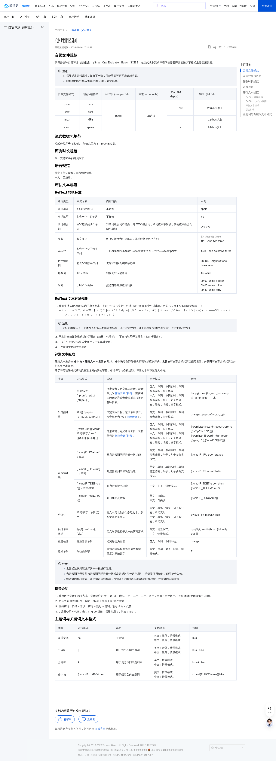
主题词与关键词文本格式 (257, 114)
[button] (25, 6)
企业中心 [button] (83, 6)
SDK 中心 (57, 16)
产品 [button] (51, 6)
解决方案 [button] (62, 6)
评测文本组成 (252, 105)
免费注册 (267, 6)
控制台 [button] (243, 6)
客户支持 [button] (119, 6)
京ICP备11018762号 (143, 754)
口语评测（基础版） (21, 27)
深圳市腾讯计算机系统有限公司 (93, 749)
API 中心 (41, 16)
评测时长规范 (251, 81)
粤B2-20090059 (138, 749)
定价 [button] (72, 6)
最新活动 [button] (40, 6)
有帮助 (68, 719)
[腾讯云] (11, 6)
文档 (226, 6)
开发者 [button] (107, 6)
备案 (234, 6)
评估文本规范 (251, 92)
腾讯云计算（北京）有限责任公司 (95, 754)
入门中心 (25, 16)
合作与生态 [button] (133, 6)
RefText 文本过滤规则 (256, 101)
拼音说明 (250, 109)
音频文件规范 (251, 70)
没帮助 (91, 719)
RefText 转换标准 (254, 97)
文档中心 (9, 16)
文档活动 (74, 16)
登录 (252, 6)
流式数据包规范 (252, 76)
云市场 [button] (96, 6)
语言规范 (248, 87)
